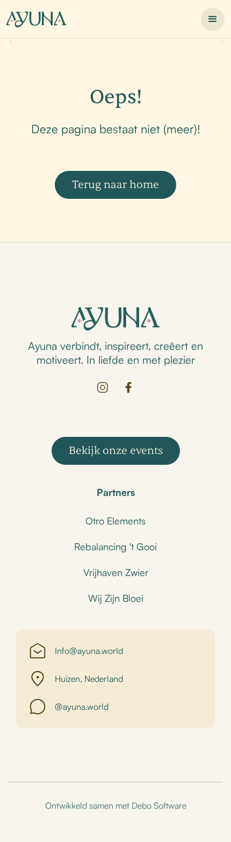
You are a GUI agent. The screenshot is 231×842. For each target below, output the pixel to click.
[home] (36, 19)
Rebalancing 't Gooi (115, 546)
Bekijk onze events (116, 450)
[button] (213, 19)
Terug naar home (115, 184)
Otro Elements (115, 521)
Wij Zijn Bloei (115, 598)
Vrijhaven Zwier (115, 572)
